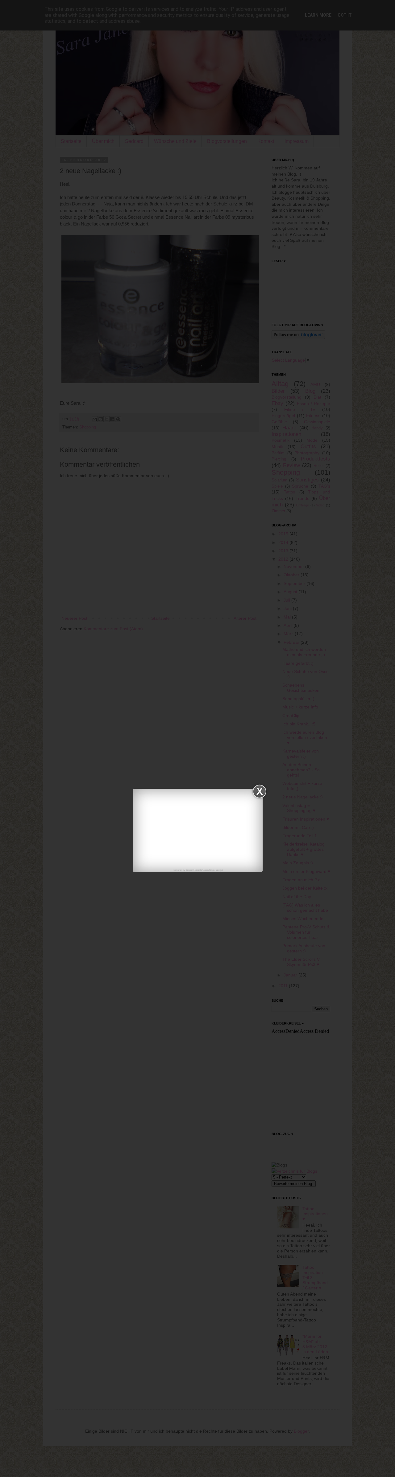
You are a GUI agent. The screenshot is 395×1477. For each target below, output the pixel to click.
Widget (219, 870)
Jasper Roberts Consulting (200, 870)
